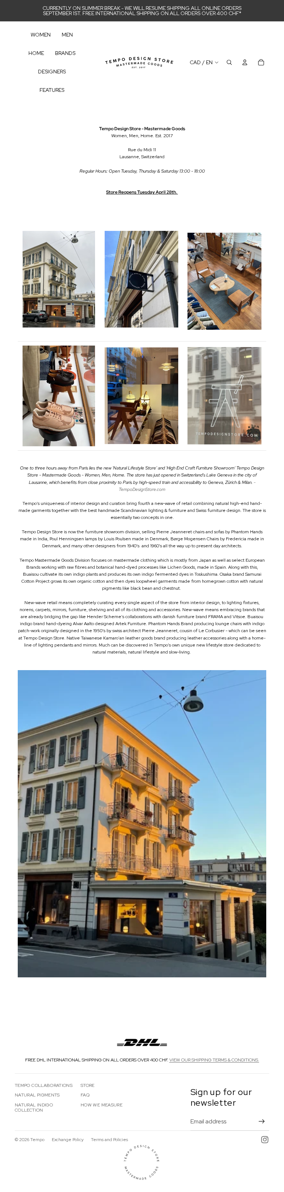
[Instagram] (264, 1139)
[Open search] (229, 62)
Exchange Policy (68, 1140)
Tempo (37, 1140)
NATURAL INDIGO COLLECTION (34, 1107)
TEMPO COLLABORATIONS (43, 1085)
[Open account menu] (245, 62)
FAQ (85, 1095)
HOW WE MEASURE (101, 1105)
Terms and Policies (109, 1140)
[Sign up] (261, 1121)
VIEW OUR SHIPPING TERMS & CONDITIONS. (214, 1060)
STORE (88, 1085)
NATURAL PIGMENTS (37, 1095)
